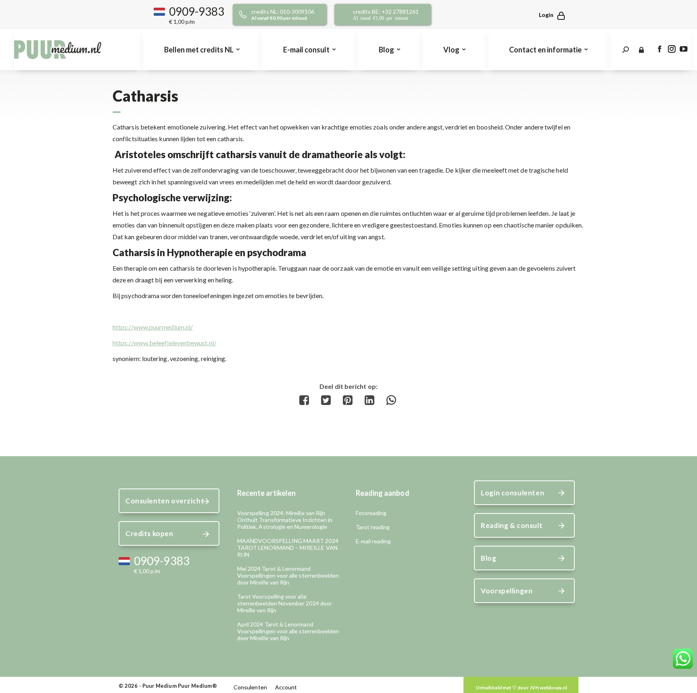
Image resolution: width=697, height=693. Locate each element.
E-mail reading (373, 541)
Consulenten (250, 687)
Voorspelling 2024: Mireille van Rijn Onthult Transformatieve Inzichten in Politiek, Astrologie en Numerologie (285, 519)
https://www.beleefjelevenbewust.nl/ (164, 342)
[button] (348, 175)
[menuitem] (201, 49)
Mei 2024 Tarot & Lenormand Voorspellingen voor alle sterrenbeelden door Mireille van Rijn (288, 575)
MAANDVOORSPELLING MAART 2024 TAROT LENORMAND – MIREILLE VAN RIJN (287, 547)
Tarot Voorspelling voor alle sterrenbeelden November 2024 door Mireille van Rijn (284, 603)
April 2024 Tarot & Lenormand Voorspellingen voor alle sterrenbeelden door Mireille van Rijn (288, 631)
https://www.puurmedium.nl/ (153, 327)
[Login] (548, 14)
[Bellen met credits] (288, 14)
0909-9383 (197, 11)
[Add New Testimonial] (520, 688)
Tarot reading (373, 527)
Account (286, 687)
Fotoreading (371, 512)
